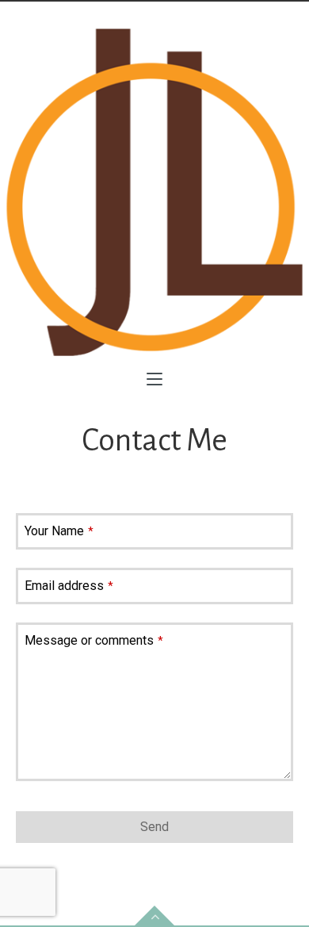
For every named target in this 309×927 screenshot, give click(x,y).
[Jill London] (154, 192)
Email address (69, 585)
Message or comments (94, 640)
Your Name (59, 530)
